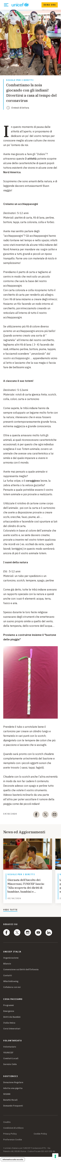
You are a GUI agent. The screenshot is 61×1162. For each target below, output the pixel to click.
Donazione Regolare (13, 1082)
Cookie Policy (40, 1134)
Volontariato (9, 1047)
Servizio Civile (10, 1064)
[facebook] (36, 815)
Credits (7, 1122)
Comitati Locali (10, 1058)
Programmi (8, 1005)
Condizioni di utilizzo (13, 1128)
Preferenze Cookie (12, 1140)
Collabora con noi (11, 987)
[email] (54, 815)
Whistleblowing (10, 981)
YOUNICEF (8, 1052)
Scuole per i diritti (20, 80)
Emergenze (8, 1011)
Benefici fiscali (10, 1100)
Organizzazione (11, 958)
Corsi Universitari (11, 1028)
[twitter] (45, 815)
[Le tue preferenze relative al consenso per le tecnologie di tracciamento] (55, 1156)
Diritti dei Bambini (11, 1017)
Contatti (7, 975)
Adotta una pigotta (12, 1088)
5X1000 (6, 1094)
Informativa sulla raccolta (13, 1159)
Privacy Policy (10, 1134)
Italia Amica (9, 1023)
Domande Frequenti (13, 1105)
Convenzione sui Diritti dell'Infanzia (21, 969)
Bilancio (7, 963)
